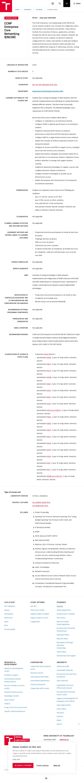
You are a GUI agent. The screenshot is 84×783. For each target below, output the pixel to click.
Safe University (62, 681)
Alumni (59, 724)
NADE (49, 357)
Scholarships (61, 648)
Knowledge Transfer (11, 696)
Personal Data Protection (66, 628)
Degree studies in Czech (39, 618)
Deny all (57, 765)
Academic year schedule (66, 614)
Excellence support (11, 675)
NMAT (49, 423)
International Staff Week (39, 677)
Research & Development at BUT (13, 669)
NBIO (49, 364)
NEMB (49, 377)
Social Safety (61, 652)
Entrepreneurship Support (66, 656)
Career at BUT (62, 695)
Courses (39, 9)
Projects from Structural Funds (15, 707)
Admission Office (63, 635)
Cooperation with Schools (40, 688)
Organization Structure (65, 685)
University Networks (38, 684)
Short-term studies (37, 610)
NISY (48, 470)
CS (67, 3)
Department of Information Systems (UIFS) (47, 91)
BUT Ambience (9, 606)
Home (17, 9)
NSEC (49, 437)
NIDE (49, 397)
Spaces (7, 610)
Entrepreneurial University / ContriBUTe (67, 675)
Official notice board (64, 688)
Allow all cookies (23, 765)
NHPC (49, 390)
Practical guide (9, 629)
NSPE (49, 450)
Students (27, 9)
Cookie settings (43, 765)
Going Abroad (62, 631)
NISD (49, 404)
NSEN (49, 443)
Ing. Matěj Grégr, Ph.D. (40, 506)
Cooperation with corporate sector (41, 667)
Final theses (61, 618)
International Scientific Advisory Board (12, 680)
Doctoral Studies (63, 622)
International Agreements (40, 681)
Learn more (16, 759)
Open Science (9, 700)
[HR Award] (46, 778)
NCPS (49, 371)
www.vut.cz (64, 740)
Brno (6, 625)
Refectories (8, 618)
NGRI (49, 384)
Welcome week (62, 639)
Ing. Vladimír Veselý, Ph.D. (41, 502)
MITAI (46, 354)
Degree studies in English (40, 614)
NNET (49, 430)
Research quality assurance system (14, 686)
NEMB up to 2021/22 (54, 476)
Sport (6, 622)
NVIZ (48, 463)
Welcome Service (37, 673)
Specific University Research (14, 711)
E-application (35, 622)
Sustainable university (65, 670)
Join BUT (34, 606)
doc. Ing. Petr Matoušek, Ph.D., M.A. (44, 85)
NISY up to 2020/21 (54, 410)
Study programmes (64, 610)
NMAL (49, 417)
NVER (49, 456)
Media (59, 720)
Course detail (52, 9)
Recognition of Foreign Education (65, 643)
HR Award (60, 713)
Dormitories (8, 614)
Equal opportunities (64, 705)
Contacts (60, 716)
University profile (63, 666)
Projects (7, 704)
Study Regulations (63, 624)
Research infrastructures (13, 692)
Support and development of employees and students (67, 699)
